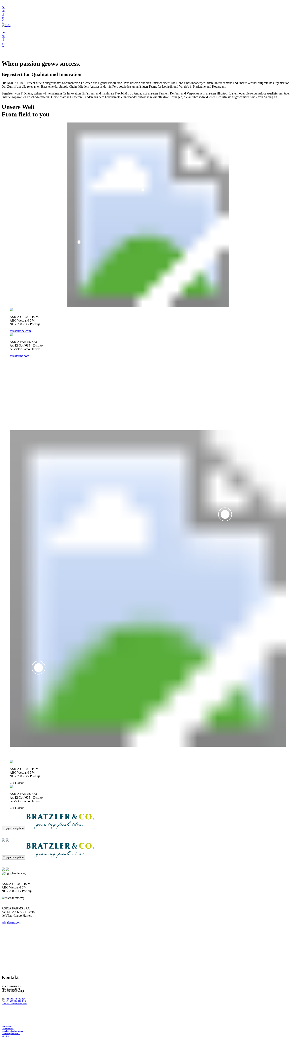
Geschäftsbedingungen (12, 1031)
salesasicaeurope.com (14, 1003)
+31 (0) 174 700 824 (15, 998)
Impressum (7, 1026)
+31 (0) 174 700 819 (16, 1001)
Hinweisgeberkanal (11, 1033)
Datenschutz (7, 1028)
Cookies (5, 1036)
